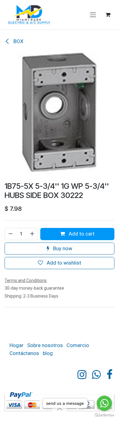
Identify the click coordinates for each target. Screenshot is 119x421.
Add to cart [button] (81, 234)
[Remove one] (10, 234)
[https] (96, 374)
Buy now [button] (62, 248)
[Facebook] (109, 374)
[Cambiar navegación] (93, 14)
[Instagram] (82, 374)
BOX (17, 41)
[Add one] (32, 234)
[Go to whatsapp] (104, 403)
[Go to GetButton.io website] (104, 415)
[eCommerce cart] (108, 14)
